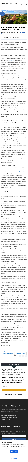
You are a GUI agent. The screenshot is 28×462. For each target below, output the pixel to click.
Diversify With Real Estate (7, 353)
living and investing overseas (19, 80)
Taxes (7, 33)
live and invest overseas (20, 353)
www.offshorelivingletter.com (9, 417)
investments (12, 60)
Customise (14, 455)
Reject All (14, 458)
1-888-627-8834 (6, 419)
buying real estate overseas (8, 351)
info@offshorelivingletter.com (9, 415)
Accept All (14, 451)
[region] (14, 451)
